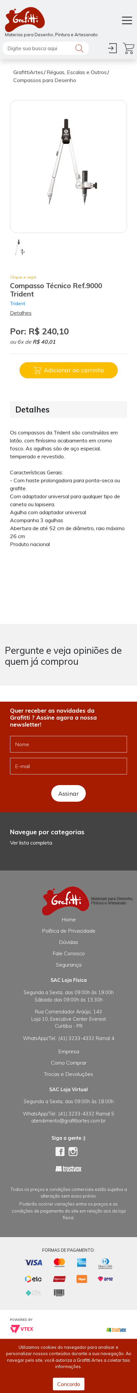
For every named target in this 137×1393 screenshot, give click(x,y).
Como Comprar (68, 1062)
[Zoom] (19, 248)
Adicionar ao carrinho (74, 370)
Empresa (68, 1051)
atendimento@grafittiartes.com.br (68, 1121)
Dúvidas (68, 942)
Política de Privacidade (68, 930)
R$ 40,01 (44, 341)
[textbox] (46, 48)
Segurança (68, 964)
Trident (17, 303)
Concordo (68, 1384)
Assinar (68, 793)
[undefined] (68, 166)
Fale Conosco (69, 953)
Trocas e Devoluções (68, 1074)
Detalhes (21, 312)
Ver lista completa (31, 842)
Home (69, 919)
